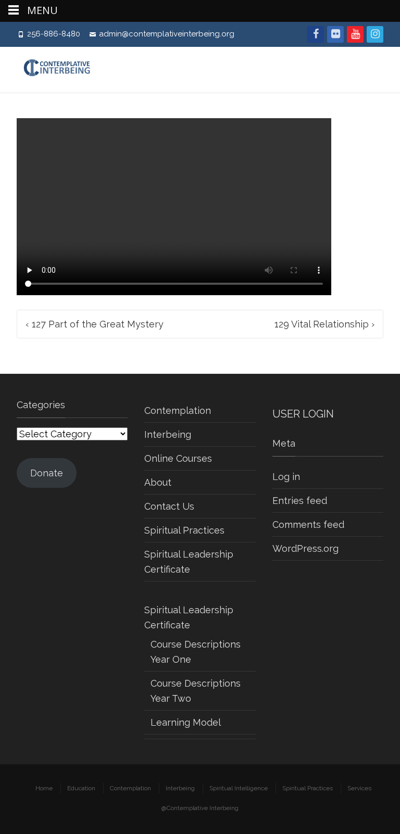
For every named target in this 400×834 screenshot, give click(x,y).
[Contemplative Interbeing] (62, 70)
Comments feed (308, 524)
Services (359, 788)
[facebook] (315, 34)
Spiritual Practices (184, 530)
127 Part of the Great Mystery (95, 324)
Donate (46, 472)
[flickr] (335, 34)
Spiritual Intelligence (238, 788)
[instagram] (375, 34)
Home (44, 788)
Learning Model (186, 722)
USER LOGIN (303, 414)
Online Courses (178, 458)
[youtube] (355, 34)
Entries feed (299, 500)
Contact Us (169, 506)
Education (81, 788)
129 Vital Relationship (324, 324)
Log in (286, 476)
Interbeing (167, 434)
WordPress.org (305, 548)
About (157, 482)
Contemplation (177, 410)
